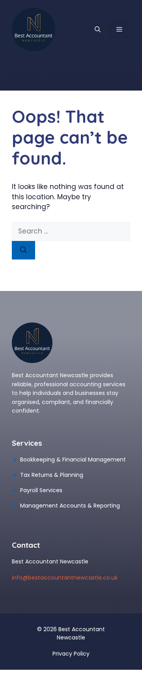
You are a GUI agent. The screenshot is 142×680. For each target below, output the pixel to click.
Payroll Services (41, 490)
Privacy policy (71, 654)
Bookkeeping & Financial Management (73, 459)
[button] (97, 29)
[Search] (23, 250)
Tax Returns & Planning (51, 475)
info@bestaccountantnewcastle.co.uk (65, 578)
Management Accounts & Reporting (70, 506)
